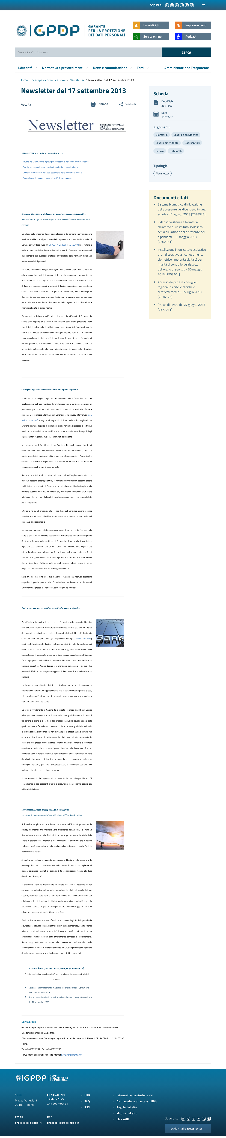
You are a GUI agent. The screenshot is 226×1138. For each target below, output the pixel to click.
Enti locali (176, 151)
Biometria (162, 135)
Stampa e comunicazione (49, 80)
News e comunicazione (110, 67)
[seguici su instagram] (172, 5)
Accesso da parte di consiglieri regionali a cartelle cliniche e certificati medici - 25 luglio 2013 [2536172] (180, 289)
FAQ (87, 1101)
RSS (87, 1107)
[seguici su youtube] (177, 5)
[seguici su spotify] (192, 5)
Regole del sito (127, 1107)
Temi (141, 67)
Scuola (160, 151)
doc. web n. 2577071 (81, 638)
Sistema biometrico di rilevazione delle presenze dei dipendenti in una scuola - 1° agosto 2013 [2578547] (182, 209)
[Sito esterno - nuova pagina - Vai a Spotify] (209, 1118)
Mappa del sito (127, 1113)
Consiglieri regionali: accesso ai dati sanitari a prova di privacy (50, 167)
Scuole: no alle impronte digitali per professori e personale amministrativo (55, 161)
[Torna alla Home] (71, 29)
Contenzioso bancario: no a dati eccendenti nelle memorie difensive (52, 172)
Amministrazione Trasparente (186, 67)
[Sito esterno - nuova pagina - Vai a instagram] (188, 1118)
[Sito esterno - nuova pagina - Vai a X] (204, 1118)
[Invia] (186, 52)
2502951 (63, 244)
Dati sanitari (192, 143)
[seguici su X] (187, 5)
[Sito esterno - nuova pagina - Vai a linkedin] (183, 1118)
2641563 (167, 105)
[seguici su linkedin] (167, 5)
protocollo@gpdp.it (28, 1123)
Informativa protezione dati (135, 1095)
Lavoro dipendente (167, 143)
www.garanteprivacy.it (71, 1055)
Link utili (123, 1119)
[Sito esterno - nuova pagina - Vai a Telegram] (198, 1118)
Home (24, 80)
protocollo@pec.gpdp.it (63, 1123)
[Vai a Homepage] (42, 1082)
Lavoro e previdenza (186, 135)
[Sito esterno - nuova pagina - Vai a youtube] (193, 1118)
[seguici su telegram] (182, 5)
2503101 (74, 244)
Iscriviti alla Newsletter (186, 1128)
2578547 (53, 244)
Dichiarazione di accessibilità (137, 1101)
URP (87, 1095)
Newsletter (77, 80)
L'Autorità (25, 67)
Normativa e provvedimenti (63, 67)
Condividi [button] (130, 104)
